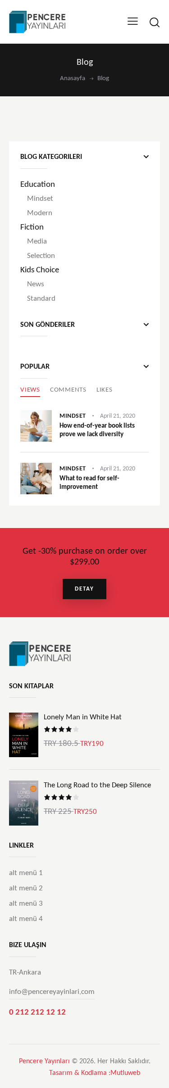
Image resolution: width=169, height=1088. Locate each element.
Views (30, 390)
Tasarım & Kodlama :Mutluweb (94, 1073)
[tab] (30, 390)
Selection (41, 256)
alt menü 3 (26, 903)
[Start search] (154, 22)
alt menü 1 (26, 873)
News (35, 284)
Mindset (40, 199)
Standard (41, 298)
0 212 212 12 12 (37, 1012)
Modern (39, 213)
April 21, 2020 (117, 416)
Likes (104, 390)
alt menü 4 (26, 919)
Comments (68, 390)
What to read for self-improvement (89, 483)
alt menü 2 (26, 888)
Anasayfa (72, 78)
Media (37, 241)
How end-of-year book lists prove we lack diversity (97, 430)
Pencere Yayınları (44, 1061)
